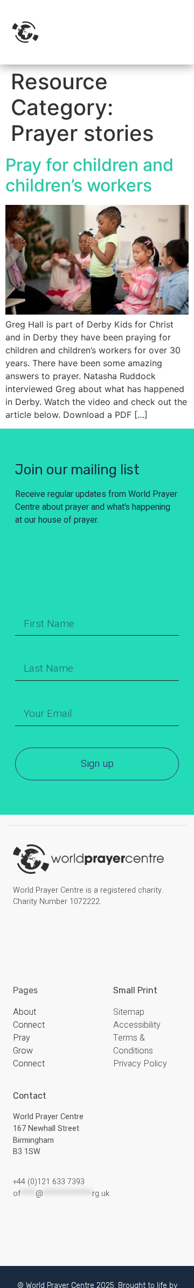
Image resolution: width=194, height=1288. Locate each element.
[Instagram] (38, 934)
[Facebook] (21, 934)
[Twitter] (56, 934)
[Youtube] (73, 934)
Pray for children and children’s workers (89, 175)
